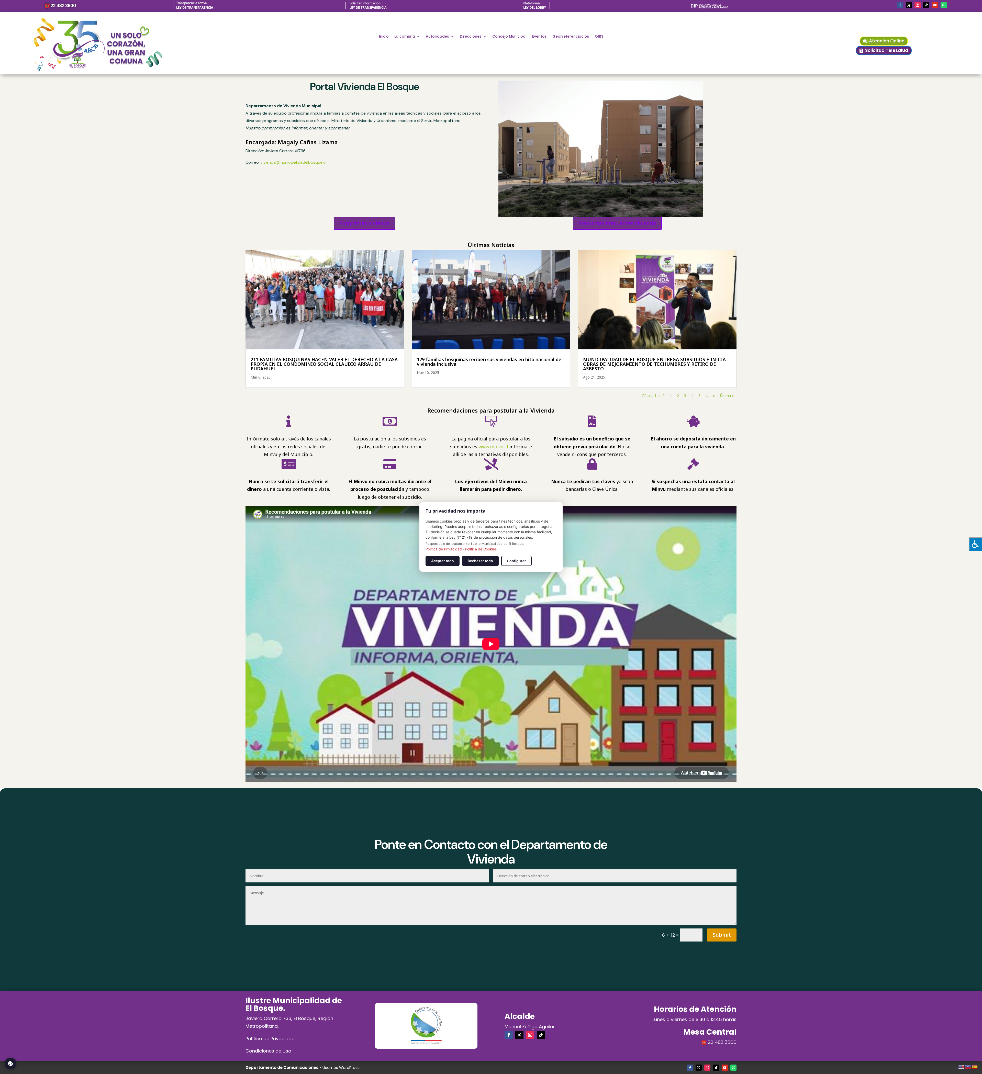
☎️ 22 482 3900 (60, 5)
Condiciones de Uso (268, 1051)
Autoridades (437, 37)
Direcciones (471, 37)
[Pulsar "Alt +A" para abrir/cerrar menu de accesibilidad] (975, 544)
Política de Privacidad (270, 1038)
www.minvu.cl (493, 447)
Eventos (539, 37)
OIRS (599, 37)
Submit (722, 934)
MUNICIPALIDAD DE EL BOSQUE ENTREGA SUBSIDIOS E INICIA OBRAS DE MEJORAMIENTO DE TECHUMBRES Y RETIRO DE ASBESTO (654, 364)
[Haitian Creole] (968, 1066)
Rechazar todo (480, 561)
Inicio (384, 37)
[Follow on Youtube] (935, 5)
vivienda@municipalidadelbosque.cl (293, 162)
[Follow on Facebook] (900, 5)
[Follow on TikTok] (926, 5)
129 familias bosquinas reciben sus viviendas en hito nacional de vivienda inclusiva (489, 361)
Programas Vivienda (364, 223)
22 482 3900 (722, 1042)
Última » (727, 395)
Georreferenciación (570, 37)
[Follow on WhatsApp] (944, 5)
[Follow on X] (909, 5)
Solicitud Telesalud (886, 50)
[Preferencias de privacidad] (10, 1063)
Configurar (516, 561)
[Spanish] (975, 1066)
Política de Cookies (481, 549)
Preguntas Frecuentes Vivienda (617, 223)
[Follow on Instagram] (917, 5)
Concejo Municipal (509, 37)
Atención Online (887, 41)
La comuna (404, 37)
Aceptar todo (442, 561)
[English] (961, 1066)
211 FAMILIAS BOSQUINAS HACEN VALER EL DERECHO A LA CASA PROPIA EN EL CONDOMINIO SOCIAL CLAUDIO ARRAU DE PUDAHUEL (324, 364)
